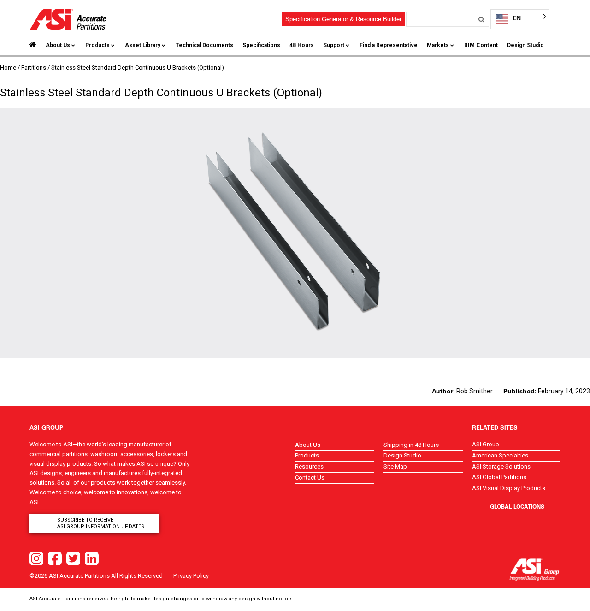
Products (97, 45)
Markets (438, 45)
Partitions (33, 67)
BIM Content (481, 45)
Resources (309, 466)
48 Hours (301, 45)
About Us (58, 45)
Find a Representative (389, 45)
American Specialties (500, 455)
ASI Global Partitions (499, 477)
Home (8, 67)
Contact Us (309, 477)
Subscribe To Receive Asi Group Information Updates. (101, 523)
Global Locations (517, 506)
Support (333, 45)
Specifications (261, 45)
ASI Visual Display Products (508, 488)
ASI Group (485, 444)
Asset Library (142, 45)
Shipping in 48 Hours (411, 444)
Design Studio (525, 45)
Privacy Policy (191, 575)
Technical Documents (204, 45)
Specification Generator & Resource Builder (343, 19)
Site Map (395, 466)
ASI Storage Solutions (501, 466)
